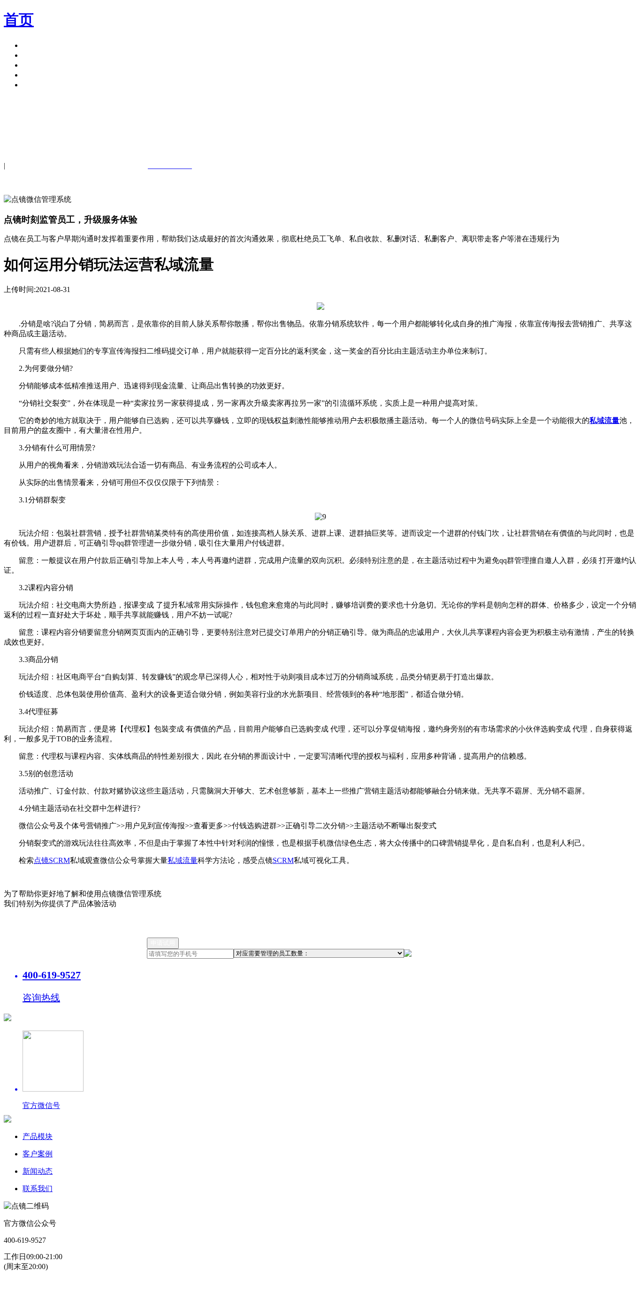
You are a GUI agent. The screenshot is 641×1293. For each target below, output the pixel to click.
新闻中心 (38, 65)
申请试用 (38, 85)
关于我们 (38, 75)
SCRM (283, 860)
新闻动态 (38, 1171)
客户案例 (38, 55)
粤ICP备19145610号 (224, 1284)
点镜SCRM (52, 860)
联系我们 (38, 1189)
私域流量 (183, 860)
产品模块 (38, 45)
